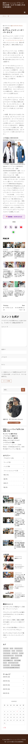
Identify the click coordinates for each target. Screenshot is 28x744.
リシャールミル (7, 653)
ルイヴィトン (15, 653)
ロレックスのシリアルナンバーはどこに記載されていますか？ (20, 596)
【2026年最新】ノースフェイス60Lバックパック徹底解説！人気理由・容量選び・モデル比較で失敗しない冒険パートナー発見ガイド (8, 274)
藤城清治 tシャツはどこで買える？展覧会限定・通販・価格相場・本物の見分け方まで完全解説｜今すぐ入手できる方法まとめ (19, 255)
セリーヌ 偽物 (17, 660)
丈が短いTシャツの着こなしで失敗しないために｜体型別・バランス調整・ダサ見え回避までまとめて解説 (8, 254)
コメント (4, 326)
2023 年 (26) (6, 689)
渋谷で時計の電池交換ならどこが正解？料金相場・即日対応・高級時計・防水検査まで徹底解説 (20, 545)
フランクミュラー (18, 648)
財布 (5, 483)
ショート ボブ (6, 665)
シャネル (21, 653)
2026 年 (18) (6, 677)
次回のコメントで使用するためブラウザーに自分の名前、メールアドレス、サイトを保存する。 (13, 374)
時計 (6, 474)
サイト (3, 364)
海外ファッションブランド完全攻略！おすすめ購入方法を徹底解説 (14, 5)
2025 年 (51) (6, 681)
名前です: (5, 419)
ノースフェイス (7, 650)
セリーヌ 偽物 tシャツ (8, 660)
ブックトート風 (18, 655)
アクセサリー (8, 458)
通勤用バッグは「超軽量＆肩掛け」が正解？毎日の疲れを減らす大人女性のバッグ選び (20, 502)
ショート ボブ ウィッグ (8, 655)
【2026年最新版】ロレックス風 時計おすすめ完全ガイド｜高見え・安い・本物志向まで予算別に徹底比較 (20, 512)
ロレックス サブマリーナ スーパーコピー (19, 567)
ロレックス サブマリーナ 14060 (19, 587)
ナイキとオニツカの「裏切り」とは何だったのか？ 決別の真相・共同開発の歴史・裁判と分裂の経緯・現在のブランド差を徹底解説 (20, 578)
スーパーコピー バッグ (13, 662)
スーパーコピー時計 (15, 665)
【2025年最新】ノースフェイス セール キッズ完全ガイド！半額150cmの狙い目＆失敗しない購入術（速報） (19, 293)
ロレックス (6, 648)
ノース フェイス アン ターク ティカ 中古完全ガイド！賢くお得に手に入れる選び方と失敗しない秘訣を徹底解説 (8, 293)
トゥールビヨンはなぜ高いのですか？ (11, 667)
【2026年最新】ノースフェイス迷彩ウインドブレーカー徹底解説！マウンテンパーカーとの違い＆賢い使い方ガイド (19, 274)
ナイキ (13, 650)
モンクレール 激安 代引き (10, 433)
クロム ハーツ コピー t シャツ (11, 440)
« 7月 (4, 727)
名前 (3, 349)
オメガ (11, 648)
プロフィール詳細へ (14, 422)
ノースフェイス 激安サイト (10, 436)
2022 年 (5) (6, 693)
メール (4, 357)
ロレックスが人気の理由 (10, 627)
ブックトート (6, 658)
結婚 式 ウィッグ (18, 558)
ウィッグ (6, 462)
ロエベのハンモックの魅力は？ (11, 606)
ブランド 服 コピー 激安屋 (10, 438)
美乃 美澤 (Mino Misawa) (17, 25)
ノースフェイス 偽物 (8, 442)
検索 (23, 390)
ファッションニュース (10, 470)
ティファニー (19, 650)
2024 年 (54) (6, 685)
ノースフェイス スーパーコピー (14, 40)
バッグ (6, 466)
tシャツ (5, 662)
